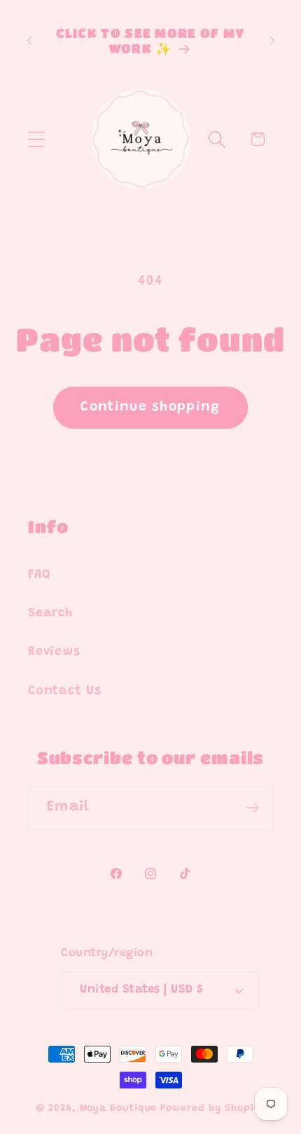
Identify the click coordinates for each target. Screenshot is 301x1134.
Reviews (54, 652)
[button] (36, 139)
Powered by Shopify (212, 1109)
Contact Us (65, 691)
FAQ (39, 575)
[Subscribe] (252, 808)
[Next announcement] (272, 40)
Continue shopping (150, 407)
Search (50, 613)
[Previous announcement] (29, 40)
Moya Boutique (119, 1109)
